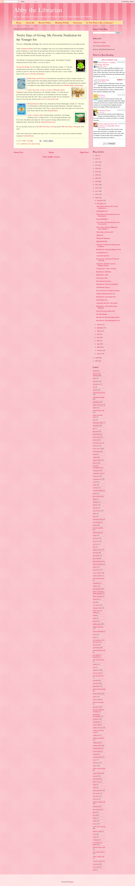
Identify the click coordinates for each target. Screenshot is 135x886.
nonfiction (24, 144)
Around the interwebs (102, 256)
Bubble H (30, 78)
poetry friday (97, 699)
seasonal (95, 776)
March (99, 347)
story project (96, 793)
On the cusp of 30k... (102, 278)
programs (95, 719)
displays (95, 505)
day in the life (97, 496)
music (94, 637)
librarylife (96, 599)
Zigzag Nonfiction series (48, 122)
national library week (99, 650)
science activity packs (99, 768)
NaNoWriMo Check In (103, 287)
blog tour (95, 431)
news (94, 667)
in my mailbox (97, 573)
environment (96, 522)
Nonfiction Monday (27, 49)
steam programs (97, 790)
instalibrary (96, 583)
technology (96, 806)
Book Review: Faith (102, 275)
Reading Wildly (62, 22)
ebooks (95, 514)
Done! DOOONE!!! (102, 219)
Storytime (77, 22)
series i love (96, 782)
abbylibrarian (106, 46)
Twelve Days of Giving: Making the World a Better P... (106, 228)
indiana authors (97, 576)
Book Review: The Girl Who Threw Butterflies (106, 307)
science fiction (97, 773)
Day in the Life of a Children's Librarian (108, 291)
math (94, 615)
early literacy (97, 511)
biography (96, 426)
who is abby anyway (99, 852)
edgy (94, 516)
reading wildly (97, 745)
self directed (96, 779)
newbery (95, 664)
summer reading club (99, 802)
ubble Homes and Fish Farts (74, 85)
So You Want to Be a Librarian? (99, 22)
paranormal (96, 686)
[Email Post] (40, 141)
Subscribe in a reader (99, 42)
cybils (94, 493)
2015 (96, 178)
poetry (95, 697)
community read (97, 473)
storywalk (96, 799)
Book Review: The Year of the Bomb (107, 284)
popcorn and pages (98, 702)
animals (95, 390)
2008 (96, 358)
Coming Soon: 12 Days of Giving (106, 269)
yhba (94, 870)
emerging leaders (98, 519)
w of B (64, 85)
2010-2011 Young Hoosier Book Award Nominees (108, 245)
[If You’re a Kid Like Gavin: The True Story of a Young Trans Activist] (96, 126)
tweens (95, 824)
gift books (96, 538)
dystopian (96, 508)
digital (95, 499)
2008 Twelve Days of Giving (69, 127)
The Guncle (101, 95)
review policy (97, 751)
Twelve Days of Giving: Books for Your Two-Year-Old (108, 223)
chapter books (97, 460)
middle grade (97, 624)
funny (94, 535)
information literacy (99, 578)
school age (96, 763)
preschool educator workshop (98, 711)
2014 (96, 181)
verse (94, 834)
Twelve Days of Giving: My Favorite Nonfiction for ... (107, 207)
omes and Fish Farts (39, 78)
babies (95, 408)
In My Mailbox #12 (102, 253)
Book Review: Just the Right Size (106, 297)
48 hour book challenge (97, 375)
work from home (98, 861)
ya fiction (95, 864)
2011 (96, 191)
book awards (96, 437)
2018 (96, 168)
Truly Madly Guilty (103, 80)
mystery (95, 645)
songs (94, 785)
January (99, 354)
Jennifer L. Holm (103, 66)
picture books (97, 694)
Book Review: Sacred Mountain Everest (108, 320)
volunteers (96, 840)
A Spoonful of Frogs (104, 110)
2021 (96, 159)
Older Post (84, 152)
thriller (95, 818)
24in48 (95, 371)
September (100, 328)
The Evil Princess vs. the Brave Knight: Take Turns (107, 63)
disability (95, 502)
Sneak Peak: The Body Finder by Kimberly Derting (106, 264)
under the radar (97, 831)
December (100, 200)
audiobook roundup (98, 397)
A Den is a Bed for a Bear (35, 115)
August (99, 331)
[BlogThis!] (46, 141)
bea (94, 420)
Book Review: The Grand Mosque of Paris (108, 249)
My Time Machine (101, 314)
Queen (35, 104)
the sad (95, 815)
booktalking (96, 451)
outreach (95, 680)
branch (95, 454)
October (99, 324)
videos (95, 837)
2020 (96, 162)
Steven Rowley (102, 97)
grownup (95, 553)
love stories (96, 605)
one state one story (98, 676)
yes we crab (96, 867)
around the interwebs (99, 393)
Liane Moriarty (102, 81)
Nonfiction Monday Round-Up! (105, 294)
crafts (94, 485)
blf (93, 428)
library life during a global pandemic (98, 592)
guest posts (96, 555)
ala (93, 387)
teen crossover (97, 809)
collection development (96, 467)
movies (95, 634)
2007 (96, 361)
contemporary (97, 479)
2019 (96, 165)
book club (96, 440)
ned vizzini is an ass (98, 660)
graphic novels (97, 550)
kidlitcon (95, 586)
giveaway (95, 544)
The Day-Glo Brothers (23, 67)
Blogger (71, 882)
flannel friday (97, 533)
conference (96, 476)
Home (18, 22)
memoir (95, 621)
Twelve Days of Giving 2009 (104, 232)
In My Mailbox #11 (102, 300)
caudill (95, 457)
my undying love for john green (99, 641)
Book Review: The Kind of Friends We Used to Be (107, 260)
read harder (96, 722)
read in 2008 (96, 725)
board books (96, 434)
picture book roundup (99, 689)
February (100, 350)
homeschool (96, 570)
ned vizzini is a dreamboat (97, 656)
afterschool (96, 384)
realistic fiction (97, 748)
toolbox (95, 821)
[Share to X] (48, 141)
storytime (95, 796)
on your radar (97, 673)
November (100, 203)
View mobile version (51, 156)
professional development (96, 715)
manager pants (97, 608)
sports (94, 787)
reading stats (96, 743)
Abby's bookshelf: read (109, 60)
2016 (96, 175)
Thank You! (99, 235)
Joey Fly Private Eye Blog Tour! (105, 311)
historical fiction (97, 564)
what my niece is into (99, 847)
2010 (96, 194)
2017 (96, 172)
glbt (94, 547)
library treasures (97, 596)
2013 (96, 185)
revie (60, 85)
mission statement (98, 631)
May (98, 341)
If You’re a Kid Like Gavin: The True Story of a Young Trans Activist (108, 125)
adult (94, 378)
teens (94, 812)
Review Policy (45, 22)
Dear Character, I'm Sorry (103, 281)
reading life (96, 735)
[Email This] (44, 141)
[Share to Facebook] (50, 141)
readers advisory (97, 728)
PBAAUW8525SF (101, 241)
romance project (97, 757)
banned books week (98, 411)
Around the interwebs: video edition (106, 303)
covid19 (95, 482)
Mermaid (30, 104)
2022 (96, 156)
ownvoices (96, 683)
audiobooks (96, 402)
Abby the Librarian (38, 9)
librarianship (96, 589)
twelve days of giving (34, 144)
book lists (95, 446)
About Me (30, 22)
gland (19, 92)
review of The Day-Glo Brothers (35, 74)
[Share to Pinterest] (52, 141)
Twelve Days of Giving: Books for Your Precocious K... (108, 215)
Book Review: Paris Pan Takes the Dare (107, 317)
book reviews (97, 449)
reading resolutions (98, 738)
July (98, 334)
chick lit (95, 463)
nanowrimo (96, 648)
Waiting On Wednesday (103, 238)
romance (95, 754)
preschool (96, 707)
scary (94, 760)
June (98, 337)
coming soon (96, 470)
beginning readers (98, 423)
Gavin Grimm (102, 127)
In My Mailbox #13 (102, 211)
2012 (96, 188)
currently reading (98, 490)
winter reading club (98, 857)
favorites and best (98, 528)
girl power (96, 541)
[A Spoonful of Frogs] (96, 116)
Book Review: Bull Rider (103, 272)
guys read (95, 558)
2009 (96, 198)
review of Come (46, 99)
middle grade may (98, 627)
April (98, 344)
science (95, 766)
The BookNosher (28, 136)
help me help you (98, 561)
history (95, 567)
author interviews (98, 405)
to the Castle (54, 99)
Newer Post (18, 152)
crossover (95, 488)
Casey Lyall (101, 112)
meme (94, 618)
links (94, 602)
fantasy (95, 525)
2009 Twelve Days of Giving (47, 127)
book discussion (97, 443)
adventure (96, 381)
